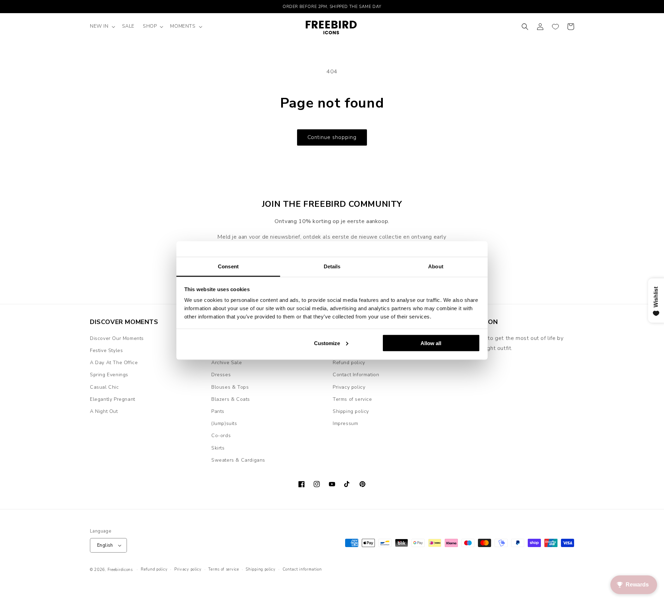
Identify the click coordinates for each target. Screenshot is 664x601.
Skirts (218, 448)
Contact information (302, 569)
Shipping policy (351, 411)
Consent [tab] (228, 266)
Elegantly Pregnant (112, 399)
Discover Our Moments (117, 338)
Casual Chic (104, 387)
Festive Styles (106, 350)
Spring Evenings (109, 374)
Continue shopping (332, 137)
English (105, 545)
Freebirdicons (120, 569)
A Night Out (104, 411)
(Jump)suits (224, 423)
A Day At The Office (114, 362)
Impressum (345, 423)
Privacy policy (349, 387)
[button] (102, 26)
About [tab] (435, 266)
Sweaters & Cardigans (238, 460)
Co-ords (221, 435)
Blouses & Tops (230, 387)
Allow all (431, 343)
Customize (327, 343)
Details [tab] (332, 266)
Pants (217, 411)
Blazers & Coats (230, 399)
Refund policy (349, 362)
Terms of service (352, 399)
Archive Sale (226, 362)
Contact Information (356, 374)
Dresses (221, 374)
